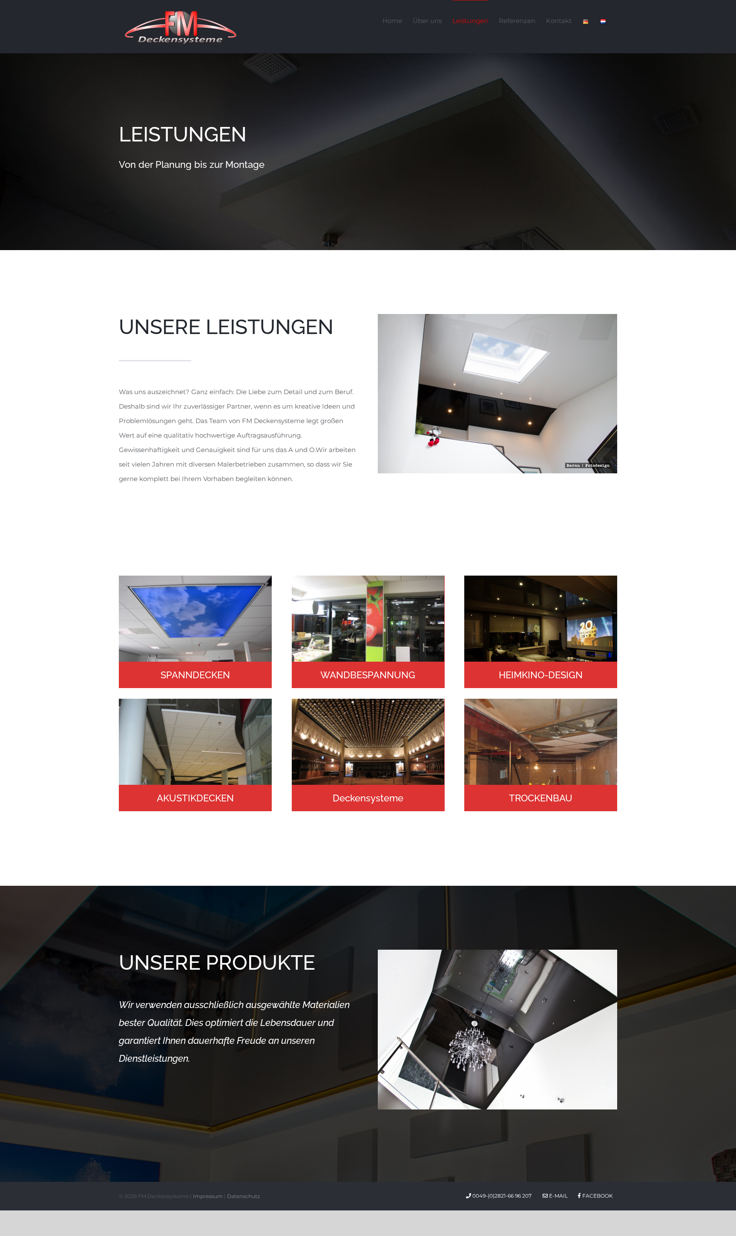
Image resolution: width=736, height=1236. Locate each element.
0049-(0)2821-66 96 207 (502, 1196)
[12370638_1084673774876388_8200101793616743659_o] (497, 317)
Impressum (208, 1196)
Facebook (597, 1196)
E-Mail (558, 1196)
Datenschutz (243, 1196)
